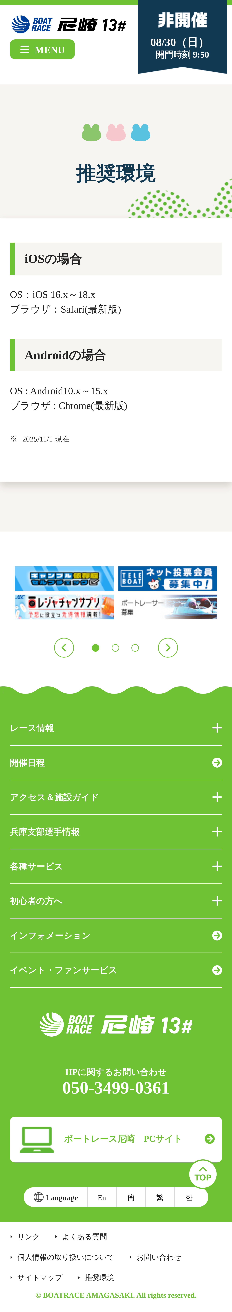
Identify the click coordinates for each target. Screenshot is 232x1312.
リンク (28, 1237)
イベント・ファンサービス (63, 970)
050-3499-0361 (116, 1087)
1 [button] (95, 648)
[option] (116, 592)
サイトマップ (39, 1278)
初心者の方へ (36, 901)
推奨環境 (99, 1278)
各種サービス (36, 866)
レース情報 (32, 728)
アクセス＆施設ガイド (54, 797)
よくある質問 (84, 1237)
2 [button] (115, 648)
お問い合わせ (159, 1257)
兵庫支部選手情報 (45, 832)
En (102, 1198)
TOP (203, 1174)
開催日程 (27, 762)
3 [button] (135, 648)
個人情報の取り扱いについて (65, 1257)
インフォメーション (50, 935)
